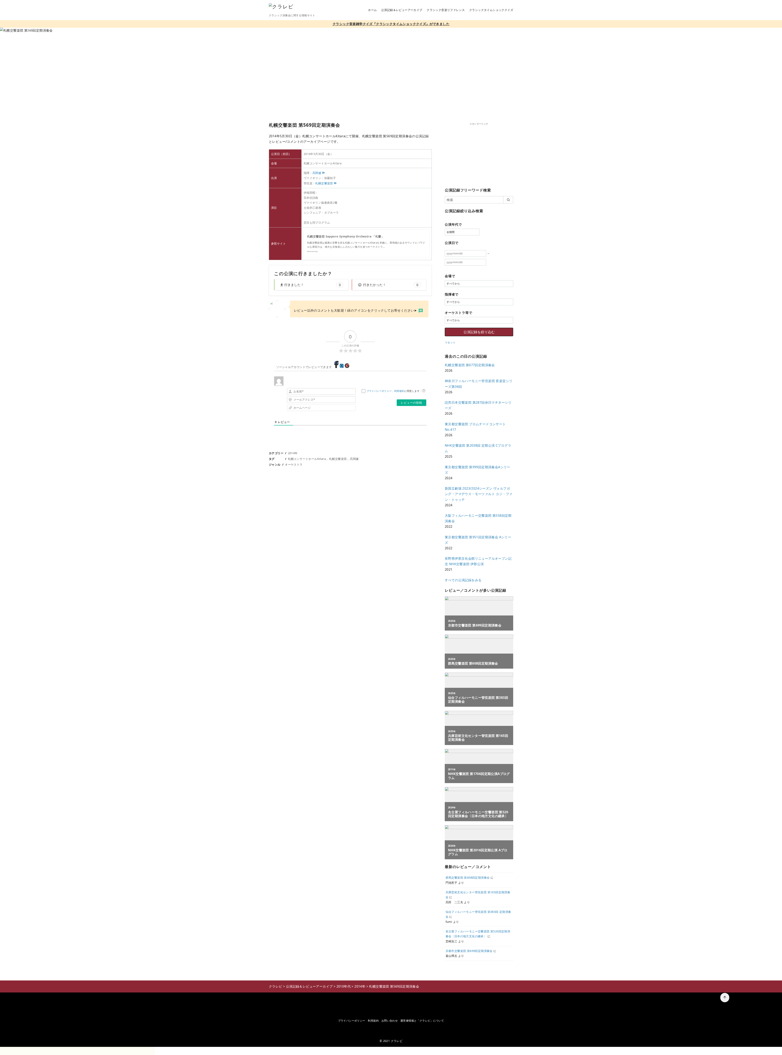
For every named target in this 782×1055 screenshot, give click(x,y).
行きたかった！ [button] (390, 284)
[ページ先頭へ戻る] (724, 997)
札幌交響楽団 (324, 183)
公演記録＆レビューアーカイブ (401, 10)
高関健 (316, 173)
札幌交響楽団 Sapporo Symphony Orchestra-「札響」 (345, 236)
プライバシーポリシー (379, 391)
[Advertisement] (479, 154)
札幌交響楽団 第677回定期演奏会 (470, 365)
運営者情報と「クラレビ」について (422, 1020)
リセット (450, 342)
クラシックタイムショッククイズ (491, 10)
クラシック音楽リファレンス (446, 10)
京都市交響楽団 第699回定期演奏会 (469, 951)
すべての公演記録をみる (463, 580)
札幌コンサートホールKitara (307, 459)
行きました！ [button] (312, 284)
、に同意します (393, 391)
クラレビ (397, 1041)
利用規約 (399, 391)
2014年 (293, 453)
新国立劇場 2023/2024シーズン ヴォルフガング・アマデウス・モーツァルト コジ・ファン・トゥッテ (478, 494)
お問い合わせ (389, 1020)
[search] (508, 199)
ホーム (372, 10)
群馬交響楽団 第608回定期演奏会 (468, 877)
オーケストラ (293, 464)
